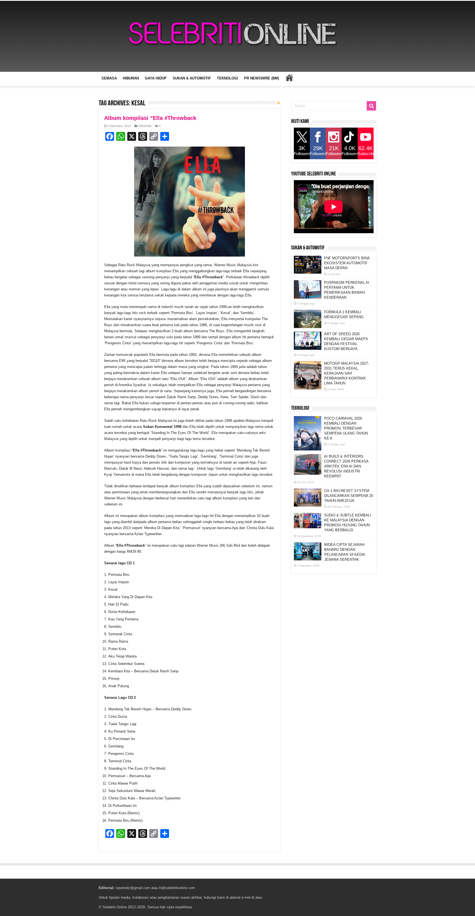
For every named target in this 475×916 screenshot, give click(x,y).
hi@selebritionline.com (177, 888)
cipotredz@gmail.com (132, 888)
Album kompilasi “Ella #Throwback (150, 118)
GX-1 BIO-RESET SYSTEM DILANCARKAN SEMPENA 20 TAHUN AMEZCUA (348, 496)
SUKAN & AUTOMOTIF (192, 78)
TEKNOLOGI (227, 78)
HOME (289, 77)
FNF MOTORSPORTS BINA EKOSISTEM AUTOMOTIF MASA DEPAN (346, 263)
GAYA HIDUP (156, 78)
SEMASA (109, 78)
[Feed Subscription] (278, 103)
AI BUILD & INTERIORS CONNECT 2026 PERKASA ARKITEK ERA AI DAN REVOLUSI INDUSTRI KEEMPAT (346, 466)
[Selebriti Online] (237, 36)
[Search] (371, 106)
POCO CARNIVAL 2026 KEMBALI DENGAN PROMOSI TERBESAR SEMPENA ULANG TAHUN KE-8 (346, 428)
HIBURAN (131, 78)
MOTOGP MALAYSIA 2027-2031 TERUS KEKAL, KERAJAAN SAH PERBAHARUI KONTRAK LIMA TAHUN (346, 373)
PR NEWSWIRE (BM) (261, 78)
